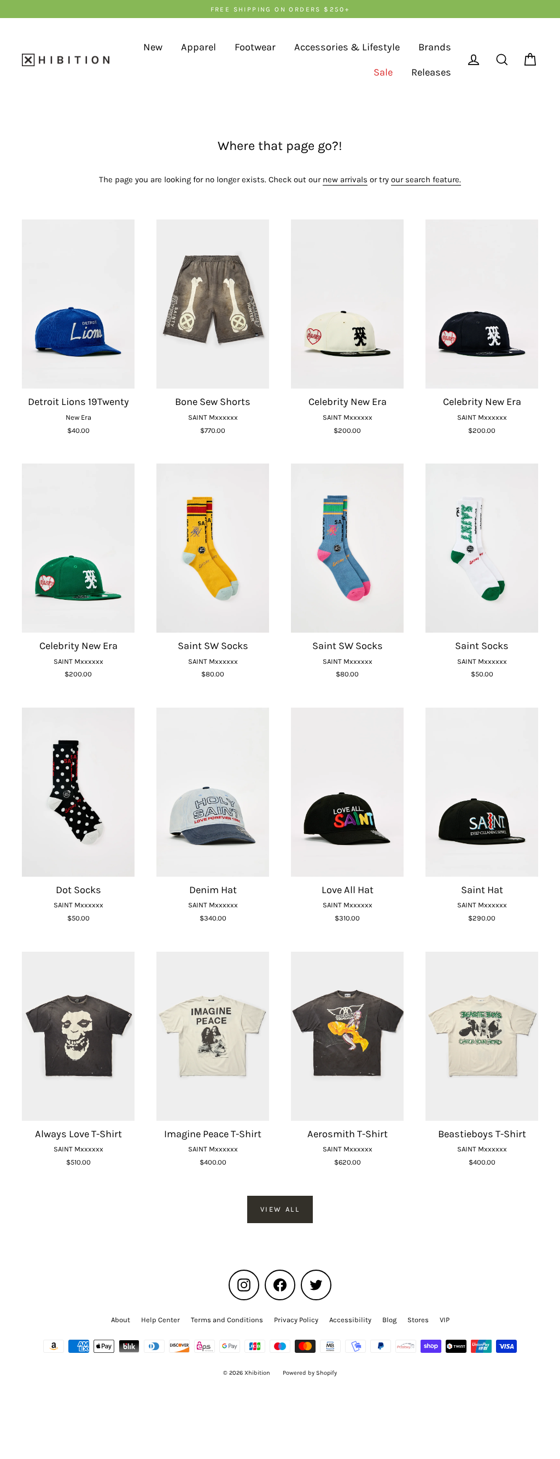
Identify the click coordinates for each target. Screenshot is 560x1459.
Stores (418, 1320)
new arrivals (345, 179)
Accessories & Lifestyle (347, 47)
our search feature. (426, 179)
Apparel (198, 47)
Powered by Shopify (310, 1372)
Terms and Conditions (227, 1320)
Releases (431, 72)
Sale (383, 72)
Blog (389, 1320)
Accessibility (350, 1320)
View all (280, 1209)
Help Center (160, 1320)
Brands (434, 47)
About (120, 1320)
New (152, 47)
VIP (445, 1320)
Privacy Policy (296, 1320)
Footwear (255, 47)
